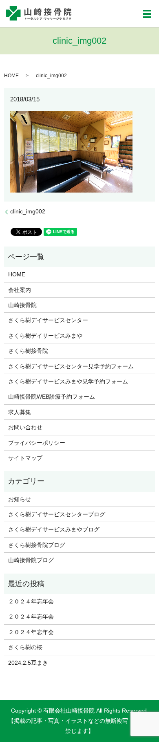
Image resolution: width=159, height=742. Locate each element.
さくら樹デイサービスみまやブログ (53, 529)
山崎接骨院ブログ (31, 560)
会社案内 (19, 290)
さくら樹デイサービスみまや (45, 335)
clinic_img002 (27, 211)
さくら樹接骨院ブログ (36, 545)
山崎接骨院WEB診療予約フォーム (51, 396)
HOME (11, 75)
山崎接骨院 (22, 305)
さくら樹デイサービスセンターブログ (56, 514)
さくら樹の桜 (25, 647)
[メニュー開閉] (147, 14)
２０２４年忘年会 (31, 601)
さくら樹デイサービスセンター (48, 320)
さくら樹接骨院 (28, 350)
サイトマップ (25, 458)
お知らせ (19, 499)
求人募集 (19, 412)
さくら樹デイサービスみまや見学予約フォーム (68, 381)
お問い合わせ (25, 427)
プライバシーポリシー (36, 442)
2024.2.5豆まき (28, 662)
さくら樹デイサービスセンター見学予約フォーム (71, 366)
